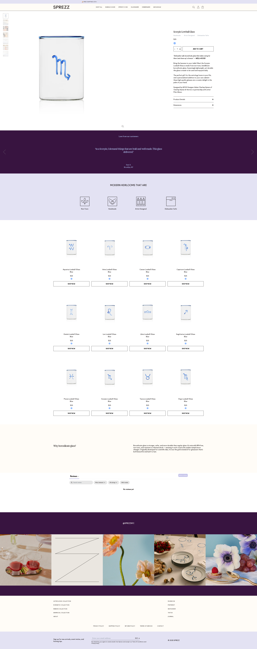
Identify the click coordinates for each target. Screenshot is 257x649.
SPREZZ (177, 640)
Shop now (71, 284)
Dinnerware (146, 7)
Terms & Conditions (138, 641)
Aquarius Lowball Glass (71, 269)
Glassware (135, 7)
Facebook (171, 601)
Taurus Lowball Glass (147, 399)
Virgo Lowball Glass (185, 399)
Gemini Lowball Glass (71, 334)
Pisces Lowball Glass (71, 399)
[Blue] (174, 43)
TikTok (170, 612)
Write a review (183, 475)
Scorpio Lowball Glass (109, 399)
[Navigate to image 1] (5, 22)
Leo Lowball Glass (109, 334)
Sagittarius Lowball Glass (185, 334)
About (55, 616)
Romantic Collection (61, 605)
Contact (160, 626)
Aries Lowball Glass (109, 269)
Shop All (99, 7)
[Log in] (198, 7)
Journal (170, 616)
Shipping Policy (114, 626)
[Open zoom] (123, 126)
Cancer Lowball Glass (148, 269)
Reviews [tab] (74, 476)
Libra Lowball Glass (147, 334)
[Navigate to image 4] (5, 41)
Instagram (172, 609)
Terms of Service (146, 626)
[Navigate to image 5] (5, 47)
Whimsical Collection (61, 612)
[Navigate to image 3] (5, 34)
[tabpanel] (128, 496)
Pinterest (171, 605)
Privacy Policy (98, 626)
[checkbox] (125, 482)
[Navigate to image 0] (5, 16)
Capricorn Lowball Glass (186, 269)
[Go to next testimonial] (5, 152)
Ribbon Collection (60, 609)
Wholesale (157, 7)
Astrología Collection (62, 601)
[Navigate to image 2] (5, 28)
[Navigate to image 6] (5, 53)
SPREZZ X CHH (123, 7)
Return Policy (130, 626)
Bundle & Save (110, 7)
